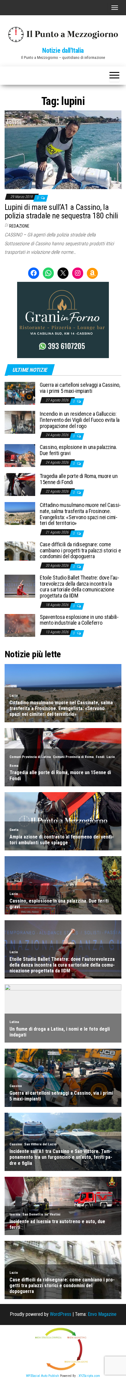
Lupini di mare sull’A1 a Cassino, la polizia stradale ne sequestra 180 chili (61, 212)
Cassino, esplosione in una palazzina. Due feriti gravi (78, 450)
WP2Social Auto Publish (42, 1376)
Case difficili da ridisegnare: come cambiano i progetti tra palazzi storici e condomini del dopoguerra (80, 550)
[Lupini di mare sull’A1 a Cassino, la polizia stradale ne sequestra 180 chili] (63, 150)
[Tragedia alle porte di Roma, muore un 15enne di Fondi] (20, 484)
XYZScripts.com (89, 1376)
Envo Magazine (102, 1314)
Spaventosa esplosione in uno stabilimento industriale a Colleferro (79, 620)
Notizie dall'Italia (63, 50)
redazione (19, 226)
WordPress (60, 1314)
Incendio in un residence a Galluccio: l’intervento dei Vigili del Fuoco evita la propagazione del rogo (80, 420)
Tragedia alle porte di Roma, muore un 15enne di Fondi (79, 479)
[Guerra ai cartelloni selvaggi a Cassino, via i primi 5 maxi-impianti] (20, 393)
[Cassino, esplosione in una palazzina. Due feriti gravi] (20, 455)
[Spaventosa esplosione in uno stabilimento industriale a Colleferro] (20, 625)
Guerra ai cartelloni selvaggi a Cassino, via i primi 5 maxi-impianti (80, 388)
